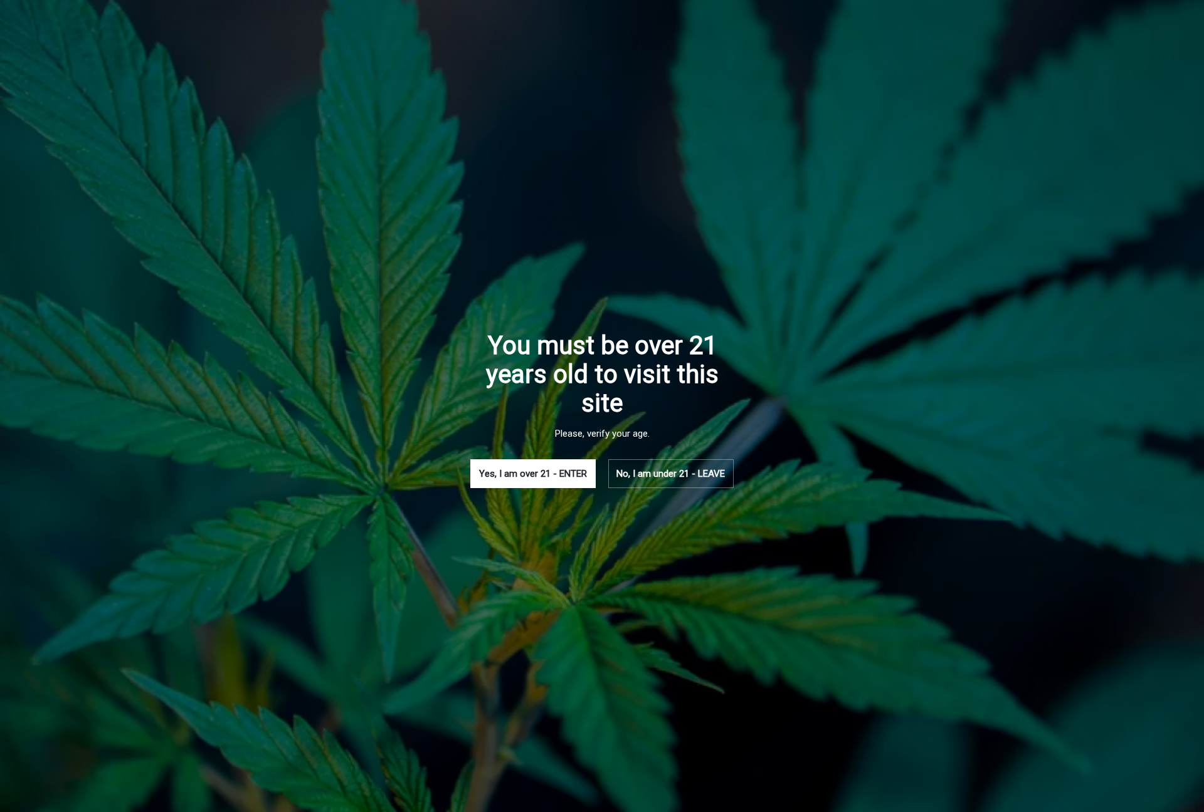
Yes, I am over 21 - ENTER (533, 473)
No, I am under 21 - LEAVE (670, 473)
